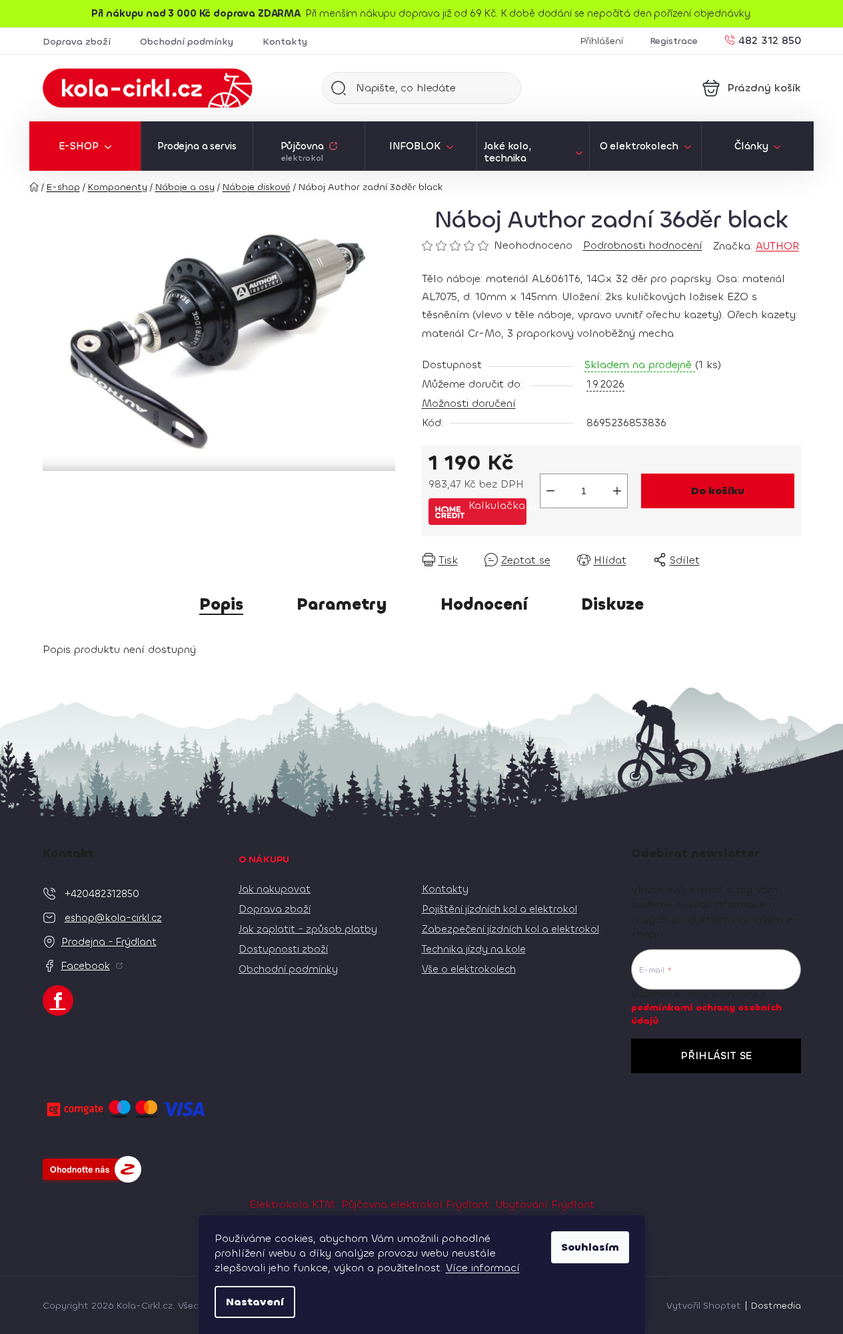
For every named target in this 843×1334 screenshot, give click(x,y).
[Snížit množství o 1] (550, 491)
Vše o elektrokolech (469, 969)
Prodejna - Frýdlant (109, 941)
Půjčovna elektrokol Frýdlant (415, 1204)
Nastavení (255, 1302)
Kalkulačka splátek (497, 505)
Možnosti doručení (469, 403)
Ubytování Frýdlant (545, 1204)
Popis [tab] (221, 604)
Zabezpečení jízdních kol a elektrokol (510, 929)
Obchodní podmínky (186, 41)
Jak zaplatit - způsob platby (308, 929)
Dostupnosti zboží (283, 949)
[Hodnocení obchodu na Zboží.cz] (92, 1169)
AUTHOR (777, 246)
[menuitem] (85, 146)
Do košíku (717, 491)
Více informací (483, 1268)
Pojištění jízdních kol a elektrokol (499, 909)
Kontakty (285, 41)
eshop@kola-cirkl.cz (113, 917)
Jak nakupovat (275, 889)
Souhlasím (590, 1247)
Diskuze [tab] (612, 604)
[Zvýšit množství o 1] (617, 491)
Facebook (85, 965)
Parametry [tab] (342, 604)
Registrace (674, 41)
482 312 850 (769, 40)
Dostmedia (776, 1305)
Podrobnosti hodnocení (642, 245)
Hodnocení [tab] (484, 604)
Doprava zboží (77, 41)
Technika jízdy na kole (474, 949)
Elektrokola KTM (292, 1204)
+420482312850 (102, 893)
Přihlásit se (716, 1056)
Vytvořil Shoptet (703, 1305)
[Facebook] (58, 1000)
